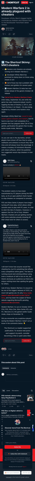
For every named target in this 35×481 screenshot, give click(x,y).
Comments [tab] (6, 368)
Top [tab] (4, 390)
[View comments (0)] (9, 34)
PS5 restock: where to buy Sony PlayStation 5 (11, 397)
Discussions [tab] (15, 390)
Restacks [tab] (13, 368)
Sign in (31, 2)
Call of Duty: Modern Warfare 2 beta (18, 97)
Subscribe (24, 2)
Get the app (26, 473)
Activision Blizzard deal (10, 303)
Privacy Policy (20, 461)
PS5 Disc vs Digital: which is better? (12, 412)
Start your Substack (13, 473)
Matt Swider (12, 404)
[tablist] (9, 368)
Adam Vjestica (10, 28)
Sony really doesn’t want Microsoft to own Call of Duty (16, 295)
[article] (17, 401)
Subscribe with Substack (18, 454)
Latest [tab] (8, 390)
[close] (29, 420)
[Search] (32, 390)
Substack (8, 477)
